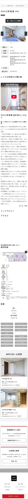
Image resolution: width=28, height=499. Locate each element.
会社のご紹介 (7, 484)
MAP (17, 385)
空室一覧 (14, 461)
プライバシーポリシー (20, 486)
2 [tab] (12, 43)
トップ (3, 5)
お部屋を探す (10, 5)
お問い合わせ (7, 486)
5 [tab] (17, 43)
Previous (2, 34)
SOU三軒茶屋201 (20, 5)
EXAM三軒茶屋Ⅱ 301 (9, 409)
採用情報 (7, 489)
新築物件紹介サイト (14, 440)
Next (26, 34)
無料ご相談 (20, 484)
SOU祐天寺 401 (7, 378)
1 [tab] (11, 43)
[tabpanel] (14, 33)
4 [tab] (15, 43)
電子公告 (21, 489)
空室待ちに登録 (13, 496)
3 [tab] (14, 43)
